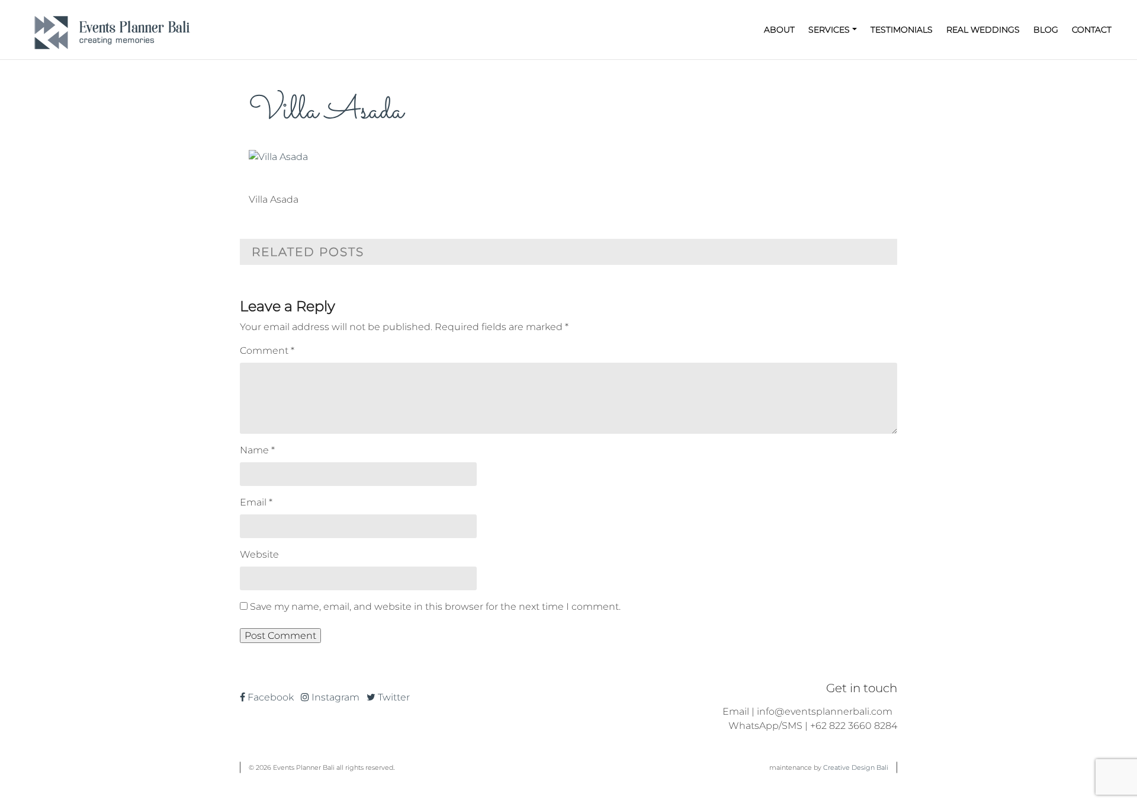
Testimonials (902, 29)
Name (257, 450)
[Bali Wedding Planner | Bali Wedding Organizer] (112, 29)
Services (829, 29)
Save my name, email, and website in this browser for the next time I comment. (435, 606)
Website (259, 554)
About (779, 29)
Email (256, 502)
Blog (1045, 29)
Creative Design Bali (855, 767)
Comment (267, 350)
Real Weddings (983, 29)
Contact (1092, 29)
